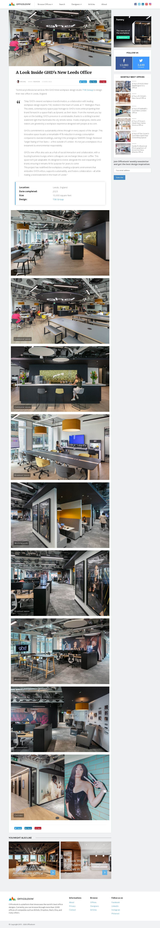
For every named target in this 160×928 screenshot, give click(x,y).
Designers (94, 906)
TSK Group (87, 90)
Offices (93, 902)
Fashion (36, 81)
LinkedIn (115, 906)
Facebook (116, 902)
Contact (72, 910)
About (104, 4)
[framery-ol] (132, 31)
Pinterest (115, 913)
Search (62, 4)
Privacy (72, 906)
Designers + (77, 4)
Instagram (116, 910)
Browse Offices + (45, 4)
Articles (91, 4)
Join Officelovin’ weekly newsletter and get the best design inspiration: (132, 163)
